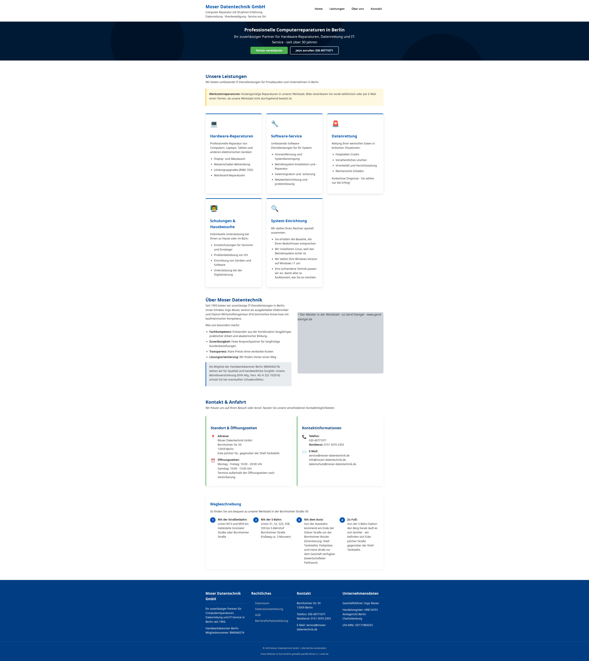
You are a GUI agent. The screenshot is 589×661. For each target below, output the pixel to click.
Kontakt (376, 9)
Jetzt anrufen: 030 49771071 (314, 50)
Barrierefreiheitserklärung (271, 621)
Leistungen (337, 9)
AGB (257, 615)
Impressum (262, 603)
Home (319, 9)
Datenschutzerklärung (269, 609)
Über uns (358, 9)
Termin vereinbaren (269, 50)
